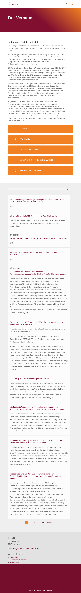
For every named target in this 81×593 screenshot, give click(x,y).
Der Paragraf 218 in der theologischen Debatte (30, 379)
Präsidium (25, 139)
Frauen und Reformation (19, 560)
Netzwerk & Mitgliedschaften (36, 160)
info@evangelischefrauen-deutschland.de (23, 549)
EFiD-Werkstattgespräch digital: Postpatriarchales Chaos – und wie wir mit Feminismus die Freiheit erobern (38, 201)
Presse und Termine (30, 170)
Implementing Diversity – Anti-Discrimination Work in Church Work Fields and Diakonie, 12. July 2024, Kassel (38, 441)
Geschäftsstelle (29, 150)
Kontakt (24, 129)
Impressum (32, 590)
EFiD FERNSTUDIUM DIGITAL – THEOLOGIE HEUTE (33, 216)
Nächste (49, 522)
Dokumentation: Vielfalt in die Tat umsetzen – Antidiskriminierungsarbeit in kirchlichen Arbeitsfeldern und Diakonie (38, 273)
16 (43, 522)
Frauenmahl (14, 557)
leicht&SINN (14, 562)
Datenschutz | (41, 590)
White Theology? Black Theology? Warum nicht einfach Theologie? (38, 238)
